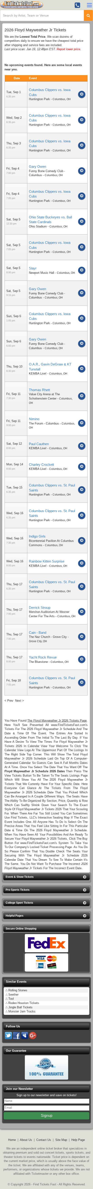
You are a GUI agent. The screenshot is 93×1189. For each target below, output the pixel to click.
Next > (19, 700)
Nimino (34, 419)
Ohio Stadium (38, 226)
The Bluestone (38, 662)
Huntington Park (39, 99)
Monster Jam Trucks (21, 1011)
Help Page (78, 1140)
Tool (11, 998)
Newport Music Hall (41, 272)
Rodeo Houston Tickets (23, 1003)
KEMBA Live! (37, 373)
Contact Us (43, 1140)
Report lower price (68, 49)
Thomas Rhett (39, 390)
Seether (13, 994)
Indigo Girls (37, 536)
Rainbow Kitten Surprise (46, 561)
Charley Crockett (41, 464)
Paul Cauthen (39, 444)
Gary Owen (37, 166)
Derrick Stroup (39, 607)
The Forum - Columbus (44, 423)
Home (12, 1140)
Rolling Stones (17, 990)
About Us (26, 1140)
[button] (46, 877)
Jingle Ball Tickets (20, 1007)
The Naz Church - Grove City (48, 637)
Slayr (33, 268)
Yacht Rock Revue (43, 657)
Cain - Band (37, 632)
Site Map (61, 1140)
